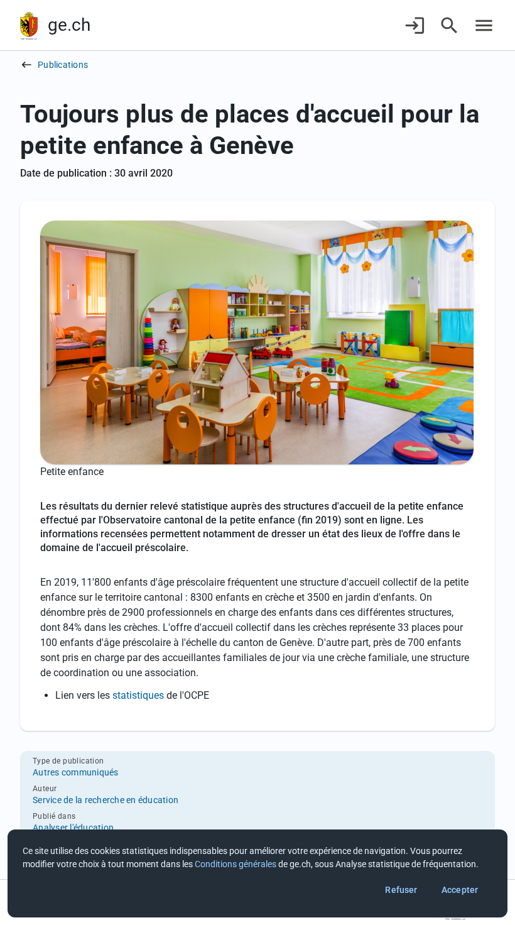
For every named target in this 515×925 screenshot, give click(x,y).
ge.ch (69, 24)
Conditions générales (235, 864)
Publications (63, 65)
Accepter (460, 890)
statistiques (138, 695)
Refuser (401, 890)
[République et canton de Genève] (29, 25)
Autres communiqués (76, 772)
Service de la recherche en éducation (105, 800)
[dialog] (257, 873)
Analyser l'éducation (73, 828)
